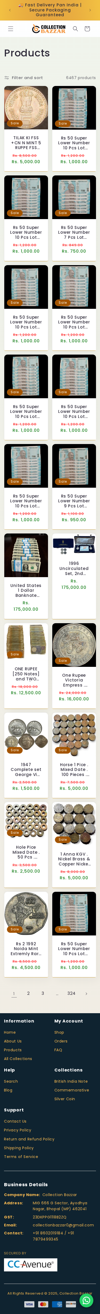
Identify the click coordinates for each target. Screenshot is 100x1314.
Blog (8, 1090)
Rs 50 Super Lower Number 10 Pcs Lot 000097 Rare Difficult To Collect (26, 232)
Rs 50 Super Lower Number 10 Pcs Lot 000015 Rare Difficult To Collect (26, 411)
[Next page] (86, 994)
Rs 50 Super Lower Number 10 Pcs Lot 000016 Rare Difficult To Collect (74, 411)
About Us (13, 1041)
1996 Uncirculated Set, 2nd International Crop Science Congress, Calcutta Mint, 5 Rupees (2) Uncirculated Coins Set (74, 568)
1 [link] (14, 993)
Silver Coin (64, 1099)
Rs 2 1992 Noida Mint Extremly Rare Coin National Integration (26, 948)
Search (11, 1081)
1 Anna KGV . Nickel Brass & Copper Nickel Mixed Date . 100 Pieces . (74, 859)
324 (71, 993)
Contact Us (15, 1121)
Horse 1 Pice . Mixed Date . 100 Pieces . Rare (74, 769)
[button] (11, 29)
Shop (59, 1032)
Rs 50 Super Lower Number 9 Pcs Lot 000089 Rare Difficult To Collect (74, 501)
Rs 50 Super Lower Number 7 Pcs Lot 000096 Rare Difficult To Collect (74, 232)
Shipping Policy (19, 1148)
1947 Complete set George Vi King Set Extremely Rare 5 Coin (26, 769)
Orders (61, 1041)
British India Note (71, 1081)
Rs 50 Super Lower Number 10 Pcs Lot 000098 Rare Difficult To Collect (74, 143)
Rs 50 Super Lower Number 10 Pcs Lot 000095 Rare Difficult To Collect (26, 322)
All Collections (18, 1058)
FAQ (58, 1050)
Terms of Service (21, 1156)
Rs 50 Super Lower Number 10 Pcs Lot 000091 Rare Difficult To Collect (26, 501)
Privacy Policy (17, 1130)
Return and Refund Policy (29, 1139)
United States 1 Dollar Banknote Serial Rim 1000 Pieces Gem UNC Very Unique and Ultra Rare (26, 590)
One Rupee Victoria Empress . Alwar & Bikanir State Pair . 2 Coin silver (74, 680)
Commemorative (71, 1090)
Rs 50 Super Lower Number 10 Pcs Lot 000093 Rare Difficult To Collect (74, 948)
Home (10, 1032)
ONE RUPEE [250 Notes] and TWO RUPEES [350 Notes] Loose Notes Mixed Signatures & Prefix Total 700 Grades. (26, 674)
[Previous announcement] (10, 10)
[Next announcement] (90, 10)
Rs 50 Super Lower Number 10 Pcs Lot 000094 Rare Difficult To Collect (74, 322)
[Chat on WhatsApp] (86, 1300)
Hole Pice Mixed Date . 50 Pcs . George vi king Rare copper (26, 852)
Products (13, 1050)
